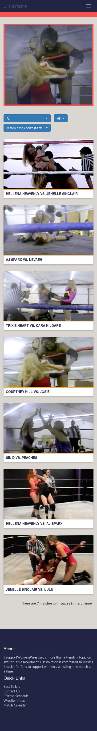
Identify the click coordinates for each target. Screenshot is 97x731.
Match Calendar (15, 705)
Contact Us (12, 691)
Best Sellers (12, 686)
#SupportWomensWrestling (24, 657)
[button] (27, 118)
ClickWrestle (15, 6)
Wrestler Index (14, 700)
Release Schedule (16, 696)
